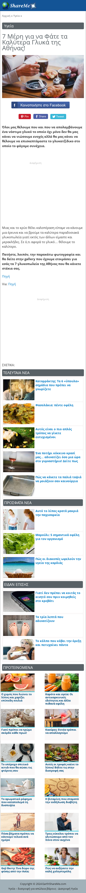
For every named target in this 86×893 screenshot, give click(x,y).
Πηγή (6, 276)
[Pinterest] (24, 116)
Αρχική (6, 16)
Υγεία (16, 16)
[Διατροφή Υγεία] (18, 8)
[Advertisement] (35, 191)
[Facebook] (43, 104)
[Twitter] (58, 116)
